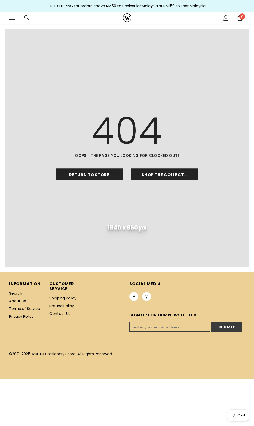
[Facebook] (133, 296)
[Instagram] (146, 296)
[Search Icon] (26, 17)
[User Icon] (226, 18)
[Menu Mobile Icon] (12, 18)
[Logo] (127, 17)
